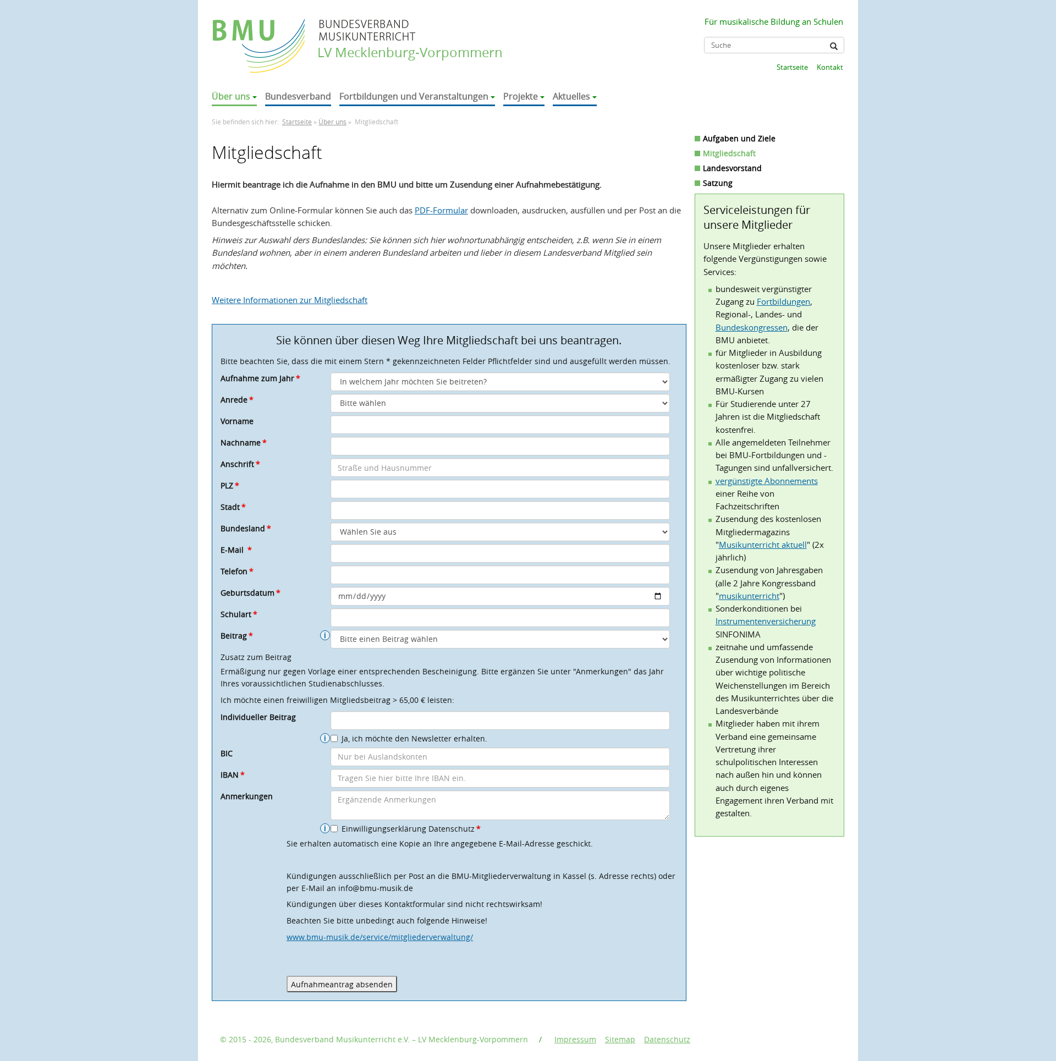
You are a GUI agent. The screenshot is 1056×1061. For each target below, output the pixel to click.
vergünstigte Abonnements (767, 480)
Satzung (718, 183)
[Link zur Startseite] (260, 35)
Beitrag (237, 635)
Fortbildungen (783, 301)
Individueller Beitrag (258, 717)
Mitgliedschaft (729, 153)
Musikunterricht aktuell (763, 544)
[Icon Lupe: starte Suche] (834, 46)
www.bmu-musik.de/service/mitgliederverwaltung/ (380, 937)
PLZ (230, 485)
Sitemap (620, 1039)
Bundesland (246, 528)
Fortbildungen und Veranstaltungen (413, 96)
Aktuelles (571, 96)
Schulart (239, 614)
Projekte (520, 96)
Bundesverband (298, 96)
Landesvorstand (732, 168)
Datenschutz (667, 1039)
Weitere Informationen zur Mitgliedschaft (289, 299)
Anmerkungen (247, 796)
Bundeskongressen (752, 327)
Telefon (237, 571)
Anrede (237, 399)
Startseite (792, 67)
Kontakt (830, 67)
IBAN (233, 774)
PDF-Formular (441, 210)
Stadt (233, 507)
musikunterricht (749, 595)
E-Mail (236, 550)
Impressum (575, 1039)
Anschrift (240, 464)
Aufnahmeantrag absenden (342, 984)
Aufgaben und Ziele (739, 138)
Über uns (231, 96)
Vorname (237, 421)
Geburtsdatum (250, 592)
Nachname (244, 442)
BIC (227, 753)
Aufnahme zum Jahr (260, 378)
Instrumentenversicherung (766, 620)
